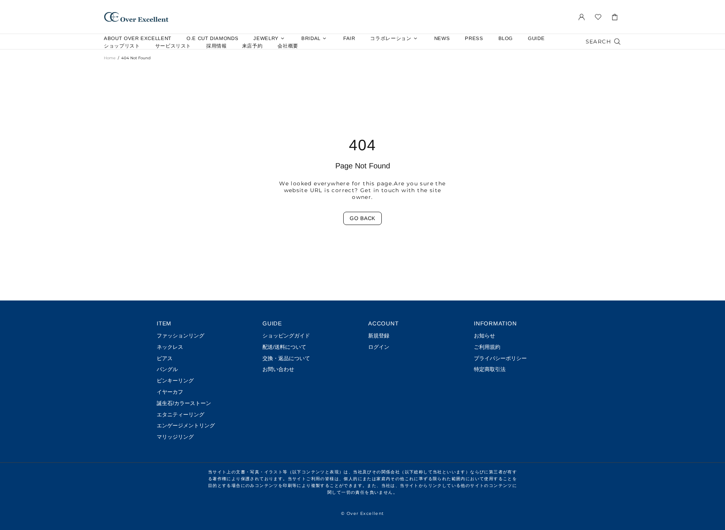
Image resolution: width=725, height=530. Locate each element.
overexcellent (136, 17)
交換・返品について (286, 358)
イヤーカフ (170, 392)
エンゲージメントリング (186, 425)
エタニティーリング (180, 414)
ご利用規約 (487, 347)
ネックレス (170, 347)
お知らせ (484, 336)
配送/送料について (284, 347)
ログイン (378, 347)
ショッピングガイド (286, 336)
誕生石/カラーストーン (184, 403)
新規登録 (378, 336)
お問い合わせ (278, 369)
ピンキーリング (175, 380)
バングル (167, 369)
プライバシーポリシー (500, 358)
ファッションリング (180, 336)
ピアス (165, 358)
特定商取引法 (490, 369)
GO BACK (362, 218)
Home (110, 57)
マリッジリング (175, 437)
